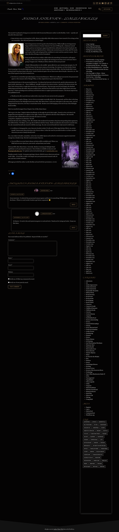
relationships (100, 451)
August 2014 (89, 246)
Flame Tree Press (95, 433)
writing (102, 466)
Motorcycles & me (91, 349)
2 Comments (63, 22)
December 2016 (90, 196)
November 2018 (90, 151)
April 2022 (89, 104)
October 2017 (89, 176)
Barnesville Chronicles (92, 291)
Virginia (99, 463)
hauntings (100, 436)
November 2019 (90, 132)
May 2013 (88, 269)
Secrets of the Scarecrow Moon (94, 370)
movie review (87, 442)
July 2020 (88, 124)
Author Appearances (91, 285)
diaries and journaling (92, 320)
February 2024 (90, 95)
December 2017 (90, 172)
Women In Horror (91, 391)
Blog (89, 8)
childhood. (87, 427)
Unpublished (89, 380)
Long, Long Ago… (90, 44)
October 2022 (90, 102)
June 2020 (89, 126)
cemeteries (103, 424)
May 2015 (88, 232)
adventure (87, 421)
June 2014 (88, 250)
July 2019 (88, 139)
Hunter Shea (45, 190)
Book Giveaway (90, 295)
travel (85, 463)
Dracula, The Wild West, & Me (94, 52)
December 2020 (90, 120)
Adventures (89, 281)
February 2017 (90, 192)
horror (86, 439)
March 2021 (89, 116)
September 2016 (90, 201)
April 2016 (89, 211)
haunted (92, 436)
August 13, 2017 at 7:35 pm (17, 194)
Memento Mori (90, 345)
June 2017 (88, 184)
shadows (97, 457)
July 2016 (88, 205)
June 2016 (88, 207)
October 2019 (89, 133)
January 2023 (89, 99)
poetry (86, 451)
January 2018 (89, 170)
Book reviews (89, 298)
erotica (105, 430)
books (96, 424)
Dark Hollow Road (91, 318)
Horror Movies (90, 339)
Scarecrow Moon (97, 454)
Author (94, 421)
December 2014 (90, 240)
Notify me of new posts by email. (18, 282)
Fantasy (88, 326)
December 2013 (90, 256)
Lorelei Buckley (46, 213)
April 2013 (88, 271)
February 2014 (90, 254)
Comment (11, 240)
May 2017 (88, 186)
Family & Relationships (92, 324)
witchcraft (87, 466)
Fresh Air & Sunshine (91, 329)
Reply (73, 204)
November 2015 (90, 221)
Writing (88, 397)
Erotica (88, 322)
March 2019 (89, 143)
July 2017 (88, 182)
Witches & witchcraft (92, 389)
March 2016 (89, 213)
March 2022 (89, 106)
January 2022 (89, 110)
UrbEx (88, 384)
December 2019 (90, 130)
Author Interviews (74, 22)
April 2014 (88, 252)
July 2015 (88, 228)
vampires (92, 463)
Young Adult (89, 399)
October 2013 (89, 259)
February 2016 (90, 215)
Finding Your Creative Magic (94, 50)
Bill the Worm (88, 424)
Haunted (88, 335)
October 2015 (89, 223)
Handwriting (89, 333)
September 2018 (90, 155)
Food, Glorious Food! (92, 327)
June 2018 (88, 161)
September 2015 (90, 225)
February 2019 (90, 145)
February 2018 (90, 168)
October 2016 (89, 199)
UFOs (87, 376)
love (101, 439)
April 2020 (89, 128)
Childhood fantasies (91, 308)
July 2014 (88, 248)
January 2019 (89, 147)
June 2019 (88, 141)
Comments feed (90, 413)
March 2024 (89, 93)
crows (103, 427)
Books (72, 8)
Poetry (88, 362)
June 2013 (88, 267)
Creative (88, 312)
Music (88, 355)
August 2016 (89, 203)
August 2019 (89, 137)
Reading (88, 366)
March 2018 (89, 166)
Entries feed (89, 411)
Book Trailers (90, 302)
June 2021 (88, 114)
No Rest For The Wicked (92, 357)
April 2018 (89, 164)
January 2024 (89, 97)
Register (88, 407)
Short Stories (58, 10)
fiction (86, 433)
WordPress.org (90, 415)
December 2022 (90, 101)
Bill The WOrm (90, 293)
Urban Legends (90, 382)
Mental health (90, 347)
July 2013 (88, 265)
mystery (102, 442)
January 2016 (89, 217)
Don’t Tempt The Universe (93, 46)
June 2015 (88, 230)
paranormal (104, 448)
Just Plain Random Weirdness (94, 343)
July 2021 (88, 112)
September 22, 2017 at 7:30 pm (21, 217)
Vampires (88, 386)
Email (10, 265)
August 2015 (89, 227)
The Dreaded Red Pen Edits (93, 48)
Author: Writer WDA (58, 529)
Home (56, 8)
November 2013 (90, 258)
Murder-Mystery (90, 353)
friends (104, 433)
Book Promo (89, 296)
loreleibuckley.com (52, 151)
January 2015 (89, 238)
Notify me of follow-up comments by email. (22, 279)
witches (95, 466)
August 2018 (89, 157)
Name (10, 258)
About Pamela (63, 8)
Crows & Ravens (90, 314)
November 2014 (90, 242)
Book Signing (89, 300)
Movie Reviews (90, 351)
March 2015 (89, 234)
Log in (87, 409)
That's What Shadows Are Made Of (95, 374)
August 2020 (89, 122)
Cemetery (88, 304)
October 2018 (89, 153)
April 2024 (89, 91)
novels (86, 448)
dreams (99, 430)
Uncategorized (90, 378)
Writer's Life (89, 395)
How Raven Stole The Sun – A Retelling (96, 65)
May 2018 (88, 163)
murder (96, 442)
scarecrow (87, 454)
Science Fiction (90, 368)
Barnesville (102, 421)
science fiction (88, 457)
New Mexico (87, 445)
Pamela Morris (44, 22)
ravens (92, 451)
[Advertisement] (96, 498)
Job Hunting (89, 341)
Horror (88, 337)
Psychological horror (92, 364)
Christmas (96, 427)
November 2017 (90, 174)
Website (10, 272)
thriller (104, 460)
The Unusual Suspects (73, 10)
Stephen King (87, 460)
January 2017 (89, 194)
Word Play (89, 393)
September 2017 (90, 178)
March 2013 (89, 273)
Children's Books (90, 310)
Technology (89, 372)
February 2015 (90, 236)
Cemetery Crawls (90, 306)
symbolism (96, 460)
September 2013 (90, 261)
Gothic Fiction (90, 331)
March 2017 (89, 190)
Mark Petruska (90, 60)
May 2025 (88, 89)
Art (87, 283)
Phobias (88, 360)
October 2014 (89, 244)
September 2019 (90, 135)
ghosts (86, 436)
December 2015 (90, 219)
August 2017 (89, 180)
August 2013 (89, 263)
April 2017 (88, 188)
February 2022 (90, 108)
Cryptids (88, 316)
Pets (87, 358)
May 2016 (88, 209)
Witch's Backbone (91, 388)
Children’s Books (81, 8)
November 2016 (90, 197)
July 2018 (88, 159)
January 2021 (89, 118)
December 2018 (90, 149)
